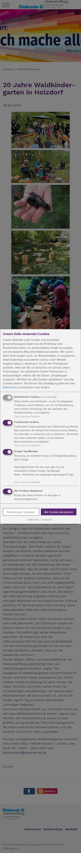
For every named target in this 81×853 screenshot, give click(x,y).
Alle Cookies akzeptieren (58, 512)
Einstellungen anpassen (21, 512)
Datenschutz (10, 387)
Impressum (47, 519)
